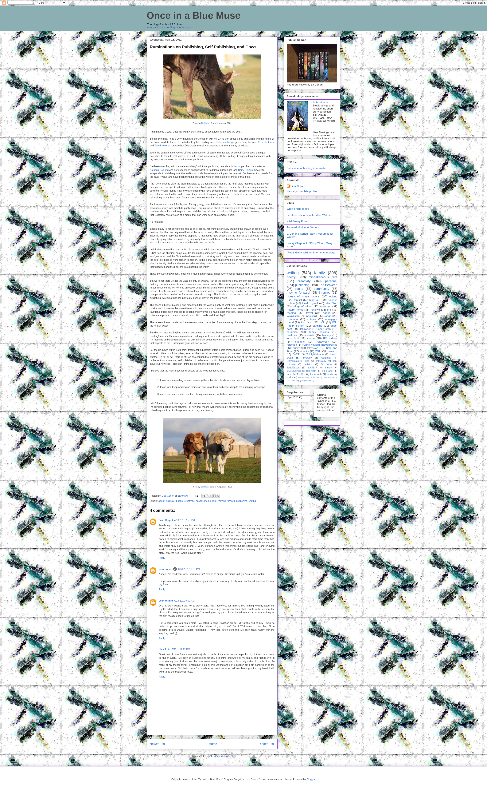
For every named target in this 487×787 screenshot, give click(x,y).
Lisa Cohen (165, 569)
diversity (307, 357)
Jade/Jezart (293, 367)
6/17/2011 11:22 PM (179, 649)
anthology (321, 361)
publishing (241, 500)
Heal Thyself (310, 303)
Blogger (311, 779)
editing (333, 296)
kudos (290, 377)
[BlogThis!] (207, 496)
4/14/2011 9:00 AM (184, 600)
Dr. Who (326, 364)
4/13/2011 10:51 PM (189, 569)
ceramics (292, 331)
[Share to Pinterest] (218, 496)
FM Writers (330, 338)
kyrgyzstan (293, 315)
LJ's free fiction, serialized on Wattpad (309, 215)
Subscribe (319, 102)
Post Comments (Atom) (220, 756)
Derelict (297, 299)
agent (161, 500)
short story (324, 328)
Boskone (292, 335)
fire (329, 309)
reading (291, 312)
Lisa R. (163, 649)
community (321, 289)
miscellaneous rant (206, 500)
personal (331, 281)
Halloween (305, 328)
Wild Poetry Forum (298, 221)
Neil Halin (205, 123)
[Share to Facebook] (214, 496)
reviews (315, 309)
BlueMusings (294, 371)
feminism (311, 371)
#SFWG (301, 374)
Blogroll (173, 27)
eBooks (304, 351)
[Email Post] (196, 495)
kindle (330, 374)
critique (311, 319)
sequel (311, 338)
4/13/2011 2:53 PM (184, 520)
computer (292, 319)
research (332, 351)
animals (170, 500)
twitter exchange (225, 142)
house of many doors (303, 296)
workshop (325, 306)
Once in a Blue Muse (193, 15)
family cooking (319, 331)
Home (213, 743)
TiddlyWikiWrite (315, 354)
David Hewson (162, 145)
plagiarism (306, 381)
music (328, 367)
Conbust (294, 381)
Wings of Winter (303, 306)
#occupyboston (330, 377)
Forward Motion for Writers (303, 227)
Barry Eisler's (245, 170)
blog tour (314, 299)
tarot (289, 374)
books (179, 500)
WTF (318, 351)
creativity (189, 500)
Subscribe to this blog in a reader (306, 168)
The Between (328, 285)
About (150, 27)
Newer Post (158, 743)
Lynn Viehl (316, 374)
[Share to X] (210, 496)
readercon (323, 341)
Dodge (327, 315)
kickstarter (327, 371)
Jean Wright (166, 520)
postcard (311, 315)
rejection (292, 344)
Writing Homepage (298, 208)
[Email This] (203, 496)
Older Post (267, 743)
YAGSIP (312, 367)
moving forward (226, 500)
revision (308, 364)
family (319, 272)
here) (244, 142)
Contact (161, 27)
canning (317, 325)
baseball (300, 341)
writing (252, 500)
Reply (162, 557)
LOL (322, 322)
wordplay (326, 357)
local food (293, 338)
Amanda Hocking (159, 170)
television (312, 347)
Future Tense (295, 309)
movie (316, 377)
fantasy (326, 335)
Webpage (187, 27)
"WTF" (296, 354)
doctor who (303, 377)
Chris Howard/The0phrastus (320, 344)
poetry (291, 277)
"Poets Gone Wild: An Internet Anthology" (311, 252)
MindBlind (331, 303)
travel (309, 312)
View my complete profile (302, 191)
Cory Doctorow (266, 142)
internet (324, 292)
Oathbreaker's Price (298, 361)
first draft (306, 322)
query (296, 347)
